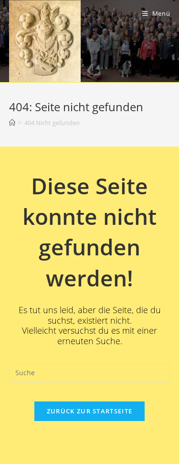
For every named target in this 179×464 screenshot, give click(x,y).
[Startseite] (12, 122)
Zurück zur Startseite (89, 411)
